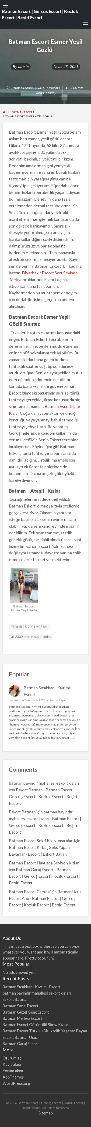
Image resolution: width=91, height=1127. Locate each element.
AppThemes (13, 1077)
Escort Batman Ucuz (20, 1037)
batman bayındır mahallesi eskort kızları (44, 783)
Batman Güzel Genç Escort (26, 1012)
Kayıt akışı (12, 1064)
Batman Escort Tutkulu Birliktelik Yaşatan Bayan (45, 1030)
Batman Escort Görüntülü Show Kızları (36, 1024)
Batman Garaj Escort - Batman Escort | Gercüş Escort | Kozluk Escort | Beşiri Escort (44, 876)
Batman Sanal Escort (20, 1005)
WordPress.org (16, 1083)
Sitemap (45, 1113)
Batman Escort (21, 88)
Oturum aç (12, 1058)
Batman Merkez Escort (22, 1018)
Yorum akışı (13, 1070)
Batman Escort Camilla (29, 891)
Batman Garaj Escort (21, 1043)
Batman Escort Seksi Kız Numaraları (41, 840)
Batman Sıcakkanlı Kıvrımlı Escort (32, 986)
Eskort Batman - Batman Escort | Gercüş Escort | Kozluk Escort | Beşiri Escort (43, 796)
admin (23, 66)
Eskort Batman (22, 811)
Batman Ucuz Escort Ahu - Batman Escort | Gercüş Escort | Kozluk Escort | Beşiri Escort (45, 898)
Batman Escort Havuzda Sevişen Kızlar (44, 862)
